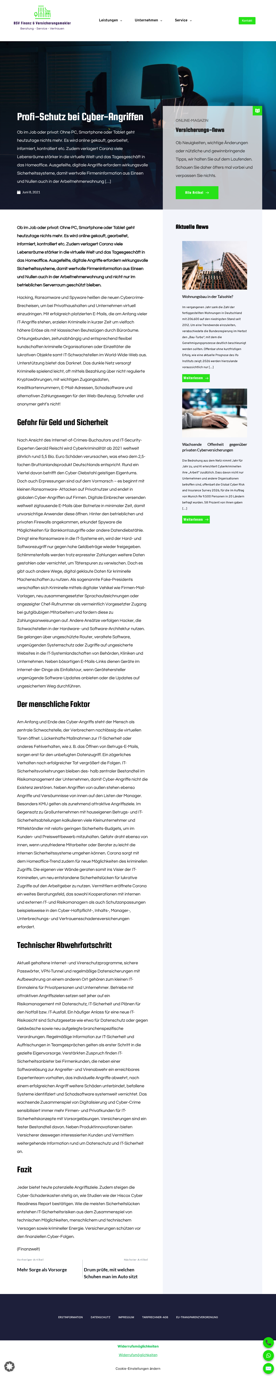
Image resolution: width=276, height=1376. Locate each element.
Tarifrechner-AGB (155, 1317)
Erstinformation (70, 1317)
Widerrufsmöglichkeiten (138, 1355)
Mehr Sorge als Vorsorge (42, 1269)
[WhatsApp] (268, 1355)
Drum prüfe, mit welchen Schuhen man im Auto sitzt (111, 1273)
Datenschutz (100, 1317)
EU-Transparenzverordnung (197, 1317)
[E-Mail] (268, 1368)
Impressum (126, 1317)
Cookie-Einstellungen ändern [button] (138, 1369)
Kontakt (247, 20)
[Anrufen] (268, 1342)
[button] (9, 1366)
